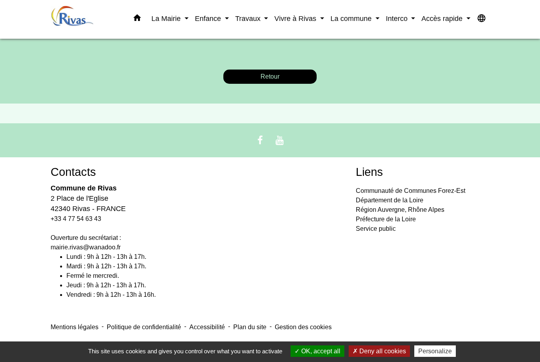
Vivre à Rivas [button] (296, 18)
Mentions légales (74, 327)
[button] (137, 19)
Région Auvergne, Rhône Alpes (400, 209)
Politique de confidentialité (144, 327)
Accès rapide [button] (442, 18)
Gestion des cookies (303, 327)
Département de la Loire (389, 200)
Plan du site (249, 327)
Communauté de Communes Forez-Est (410, 190)
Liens (369, 172)
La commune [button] (352, 18)
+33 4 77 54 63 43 (76, 218)
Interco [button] (398, 18)
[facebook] (260, 140)
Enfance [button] (209, 18)
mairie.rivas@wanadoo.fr (86, 247)
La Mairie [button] (167, 18)
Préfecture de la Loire (386, 219)
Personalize (435, 351)
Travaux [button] (248, 18)
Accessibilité (207, 327)
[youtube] (280, 140)
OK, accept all (320, 351)
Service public (376, 228)
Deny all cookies (382, 351)
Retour (270, 76)
